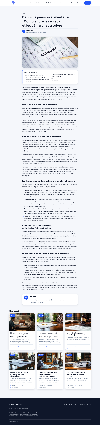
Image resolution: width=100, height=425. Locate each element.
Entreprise (67, 3)
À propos (79, 3)
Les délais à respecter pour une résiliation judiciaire (76, 373)
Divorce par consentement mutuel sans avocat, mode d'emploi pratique (48, 374)
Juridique (38, 3)
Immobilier (59, 3)
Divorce (73, 3)
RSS (90, 404)
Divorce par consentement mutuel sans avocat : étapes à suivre (19, 374)
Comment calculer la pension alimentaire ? (36, 77)
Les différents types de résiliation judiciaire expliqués (77, 334)
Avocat (45, 3)
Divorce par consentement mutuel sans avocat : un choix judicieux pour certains (48, 335)
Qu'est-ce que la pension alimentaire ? (35, 75)
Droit (49, 3)
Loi (53, 3)
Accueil (32, 3)
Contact (87, 3)
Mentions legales (84, 404)
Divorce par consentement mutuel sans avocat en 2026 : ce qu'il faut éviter (19, 335)
